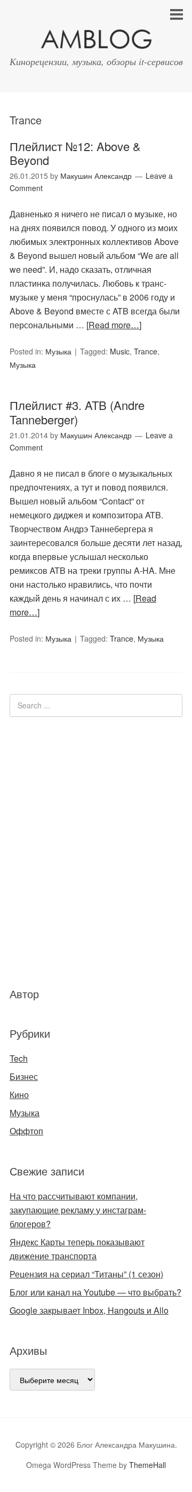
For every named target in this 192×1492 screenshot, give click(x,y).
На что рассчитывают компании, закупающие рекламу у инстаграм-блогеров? (78, 1210)
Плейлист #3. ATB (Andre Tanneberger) (77, 412)
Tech (19, 1058)
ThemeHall (147, 1464)
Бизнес (24, 1076)
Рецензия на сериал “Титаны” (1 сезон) (86, 1274)
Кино (19, 1094)
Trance (145, 351)
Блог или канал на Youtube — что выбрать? (95, 1292)
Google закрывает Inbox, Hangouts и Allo (89, 1310)
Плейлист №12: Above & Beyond (75, 153)
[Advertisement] (74, 850)
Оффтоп (26, 1131)
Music (120, 351)
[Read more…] (113, 325)
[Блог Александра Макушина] (96, 41)
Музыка (58, 351)
